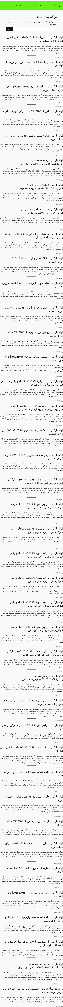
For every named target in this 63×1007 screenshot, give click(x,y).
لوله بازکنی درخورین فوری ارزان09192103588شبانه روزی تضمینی (33, 309)
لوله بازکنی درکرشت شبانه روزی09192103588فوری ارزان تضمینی (33, 456)
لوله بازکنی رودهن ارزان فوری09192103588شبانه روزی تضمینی (35, 334)
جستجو (9, 29)
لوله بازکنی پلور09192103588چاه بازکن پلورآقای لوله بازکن (33, 113)
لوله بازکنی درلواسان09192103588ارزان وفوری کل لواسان (34, 63)
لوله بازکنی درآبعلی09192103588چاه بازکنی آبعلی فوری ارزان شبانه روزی (35, 39)
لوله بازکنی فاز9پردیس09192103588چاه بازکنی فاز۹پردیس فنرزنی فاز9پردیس (36, 505)
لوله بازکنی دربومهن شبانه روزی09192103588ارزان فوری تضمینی (34, 358)
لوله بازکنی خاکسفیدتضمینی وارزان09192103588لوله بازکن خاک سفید (33, 919)
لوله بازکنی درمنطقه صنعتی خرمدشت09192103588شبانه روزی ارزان (39, 162)
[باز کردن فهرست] (3, 5)
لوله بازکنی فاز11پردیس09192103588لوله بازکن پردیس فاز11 (31, 749)
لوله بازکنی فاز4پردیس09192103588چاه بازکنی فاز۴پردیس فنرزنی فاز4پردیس (36, 604)
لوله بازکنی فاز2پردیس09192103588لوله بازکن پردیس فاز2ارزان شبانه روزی (32, 702)
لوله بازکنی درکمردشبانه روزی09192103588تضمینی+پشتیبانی (42, 677)
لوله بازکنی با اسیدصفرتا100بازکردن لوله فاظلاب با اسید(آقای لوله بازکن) (34, 943)
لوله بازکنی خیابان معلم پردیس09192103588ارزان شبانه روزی (34, 137)
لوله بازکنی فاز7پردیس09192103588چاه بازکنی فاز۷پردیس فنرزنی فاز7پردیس (36, 530)
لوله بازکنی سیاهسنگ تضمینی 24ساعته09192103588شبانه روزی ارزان (40, 965)
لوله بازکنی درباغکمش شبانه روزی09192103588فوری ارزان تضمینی (32, 432)
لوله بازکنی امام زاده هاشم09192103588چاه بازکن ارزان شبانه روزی (34, 88)
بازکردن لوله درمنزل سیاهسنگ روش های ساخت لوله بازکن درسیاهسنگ (32, 990)
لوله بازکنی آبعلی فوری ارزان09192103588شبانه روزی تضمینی (32, 284)
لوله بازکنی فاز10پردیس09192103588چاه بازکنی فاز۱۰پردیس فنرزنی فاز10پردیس (35, 481)
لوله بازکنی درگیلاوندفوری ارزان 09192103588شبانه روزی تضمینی (33, 260)
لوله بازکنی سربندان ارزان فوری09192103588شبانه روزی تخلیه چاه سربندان (34, 235)
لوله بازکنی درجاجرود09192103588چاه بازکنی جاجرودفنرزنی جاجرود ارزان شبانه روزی (37, 407)
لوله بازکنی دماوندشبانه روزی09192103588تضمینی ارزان (34, 869)
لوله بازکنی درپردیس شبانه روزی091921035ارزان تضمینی (35, 894)
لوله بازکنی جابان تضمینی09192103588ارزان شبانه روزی (34, 798)
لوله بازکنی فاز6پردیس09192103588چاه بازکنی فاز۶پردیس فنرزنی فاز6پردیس (36, 555)
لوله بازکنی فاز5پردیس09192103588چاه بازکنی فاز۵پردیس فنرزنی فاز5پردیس (36, 579)
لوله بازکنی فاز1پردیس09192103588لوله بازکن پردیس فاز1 (32, 727)
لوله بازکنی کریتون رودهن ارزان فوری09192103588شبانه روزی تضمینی (41, 186)
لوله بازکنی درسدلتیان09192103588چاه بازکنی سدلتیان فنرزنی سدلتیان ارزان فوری (32, 383)
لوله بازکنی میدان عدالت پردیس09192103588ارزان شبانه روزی (34, 845)
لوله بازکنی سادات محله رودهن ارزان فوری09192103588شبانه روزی (41, 211)
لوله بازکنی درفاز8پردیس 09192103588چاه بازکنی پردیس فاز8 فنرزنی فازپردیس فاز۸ (34, 653)
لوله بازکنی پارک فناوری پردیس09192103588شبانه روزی (34, 823)
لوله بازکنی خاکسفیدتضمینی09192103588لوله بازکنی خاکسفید (33, 773)
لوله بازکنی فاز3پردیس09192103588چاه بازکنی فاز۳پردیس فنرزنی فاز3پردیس (36, 628)
